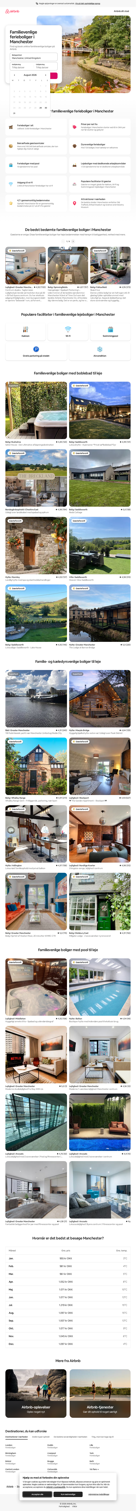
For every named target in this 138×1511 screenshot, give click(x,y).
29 (40, 108)
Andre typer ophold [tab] (40, 1437)
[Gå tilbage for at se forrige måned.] (14, 75)
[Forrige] (63, 241)
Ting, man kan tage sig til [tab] (102, 1437)
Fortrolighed (64, 1506)
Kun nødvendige (68, 1494)
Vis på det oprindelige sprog (87, 3)
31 (14, 113)
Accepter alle (37, 1494)
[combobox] (33, 58)
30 (46, 108)
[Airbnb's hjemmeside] (12, 11)
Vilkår (74, 1506)
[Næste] (73, 241)
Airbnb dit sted (121, 11)
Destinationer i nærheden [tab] (16, 1437)
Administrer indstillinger (98, 1494)
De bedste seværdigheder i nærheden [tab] (70, 1437)
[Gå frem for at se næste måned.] (45, 75)
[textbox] (22, 67)
